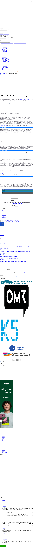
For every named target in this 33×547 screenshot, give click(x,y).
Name (16, 196)
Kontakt (3, 451)
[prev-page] (0, 263)
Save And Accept (3, 546)
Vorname (20, 198)
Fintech (3, 440)
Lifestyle (3, 438)
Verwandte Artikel (2, 232)
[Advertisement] (6, 374)
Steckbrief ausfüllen (4, 452)
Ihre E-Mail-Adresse (10, 37)
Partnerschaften (6, 61)
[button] (3, 189)
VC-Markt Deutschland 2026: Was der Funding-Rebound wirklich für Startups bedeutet (15, 246)
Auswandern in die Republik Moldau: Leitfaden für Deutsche (10, 237)
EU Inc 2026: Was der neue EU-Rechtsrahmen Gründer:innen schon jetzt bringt (13, 261)
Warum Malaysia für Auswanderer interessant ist (8, 256)
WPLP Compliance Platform (8, 544)
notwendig (4, 506)
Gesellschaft (3, 439)
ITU (2, 210)
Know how (3, 49)
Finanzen (3, 52)
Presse (3, 445)
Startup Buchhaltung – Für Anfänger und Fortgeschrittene (13, 56)
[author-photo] (2, 225)
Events (3, 441)
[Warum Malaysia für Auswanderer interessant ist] (3, 253)
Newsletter (3, 450)
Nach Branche (5, 48)
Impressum (3, 500)
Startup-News (3, 73)
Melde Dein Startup (6, 59)
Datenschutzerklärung (17, 203)
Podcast (3, 432)
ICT (2, 209)
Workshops (5, 66)
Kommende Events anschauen (4, 365)
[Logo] (6, 43)
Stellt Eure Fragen (6, 62)
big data (3, 216)
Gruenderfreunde (4, 215)
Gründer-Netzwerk (5, 58)
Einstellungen (4, 533)
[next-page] (1, 263)
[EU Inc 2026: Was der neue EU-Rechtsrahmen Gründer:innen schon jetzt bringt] (10, 258)
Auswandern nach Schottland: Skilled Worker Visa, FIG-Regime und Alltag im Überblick (15, 251)
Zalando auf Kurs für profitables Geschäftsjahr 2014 (11, 221)
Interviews (5, 47)
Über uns (3, 68)
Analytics (4, 528)
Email (12, 200)
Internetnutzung (4, 217)
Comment (13, 205)
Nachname (20, 199)
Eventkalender (5, 67)
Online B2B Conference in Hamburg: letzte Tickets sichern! (13, 220)
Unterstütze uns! (17, 71)
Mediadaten (3, 446)
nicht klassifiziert (5, 539)
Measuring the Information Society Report (25, 99)
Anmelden (16, 206)
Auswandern (4, 57)
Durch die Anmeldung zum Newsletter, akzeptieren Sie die (17, 203)
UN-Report (3, 211)
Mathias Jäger (2, 226)
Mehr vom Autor (7, 232)
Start (0, 73)
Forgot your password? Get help (4, 34)
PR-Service (5, 60)
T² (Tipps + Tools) (6, 50)
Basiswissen (5, 51)
